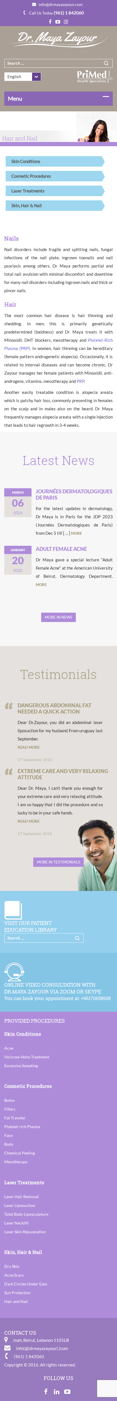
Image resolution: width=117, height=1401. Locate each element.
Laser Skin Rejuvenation (25, 1231)
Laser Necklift (16, 1222)
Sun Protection (17, 1292)
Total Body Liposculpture (26, 1214)
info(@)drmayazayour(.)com (42, 1348)
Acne (8, 1048)
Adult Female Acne (61, 549)
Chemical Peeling (19, 1152)
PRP (80, 381)
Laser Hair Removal (21, 1196)
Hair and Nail (16, 1301)
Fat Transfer (15, 1117)
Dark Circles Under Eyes (25, 1283)
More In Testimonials (58, 862)
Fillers (9, 1109)
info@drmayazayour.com (61, 4)
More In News (58, 617)
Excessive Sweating (21, 1065)
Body (8, 1144)
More (76, 533)
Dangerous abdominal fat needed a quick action (54, 708)
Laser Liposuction (19, 1205)
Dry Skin (11, 1266)
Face (8, 1135)
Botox (9, 1100)
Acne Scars (14, 1275)
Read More (28, 747)
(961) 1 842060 (69, 12)
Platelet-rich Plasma (22, 1126)
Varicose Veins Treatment (26, 1056)
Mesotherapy (16, 1161)
